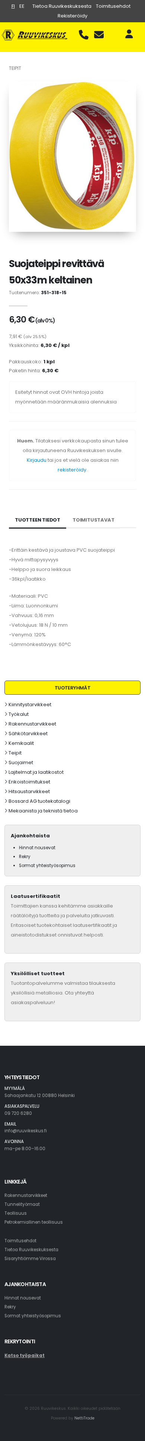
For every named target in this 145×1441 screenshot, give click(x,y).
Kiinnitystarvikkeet (30, 704)
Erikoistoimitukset (29, 781)
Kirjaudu (36, 460)
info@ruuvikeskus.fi (25, 1131)
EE (22, 6)
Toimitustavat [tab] (93, 519)
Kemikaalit (21, 743)
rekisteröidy (72, 469)
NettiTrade (84, 1418)
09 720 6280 (18, 1113)
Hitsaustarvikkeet (29, 791)
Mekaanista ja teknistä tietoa (43, 810)
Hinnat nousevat (37, 848)
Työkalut (19, 714)
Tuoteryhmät (72, 688)
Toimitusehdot (113, 6)
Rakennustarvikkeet (32, 723)
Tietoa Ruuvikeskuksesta (61, 6)
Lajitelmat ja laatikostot (36, 772)
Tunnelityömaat (22, 1204)
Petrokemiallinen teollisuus (33, 1222)
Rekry (24, 857)
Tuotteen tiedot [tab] (37, 519)
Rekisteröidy (72, 15)
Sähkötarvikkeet (28, 733)
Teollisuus (15, 1213)
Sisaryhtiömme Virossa (30, 1259)
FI (13, 6)
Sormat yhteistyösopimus (47, 866)
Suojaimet (21, 762)
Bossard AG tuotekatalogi (39, 801)
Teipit (15, 752)
